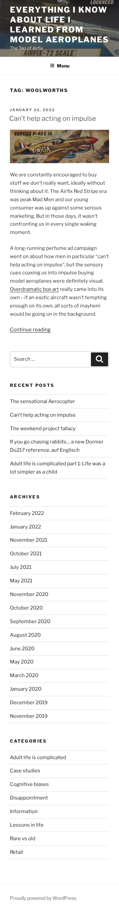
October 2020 (26, 608)
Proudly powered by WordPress (43, 898)
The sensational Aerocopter (42, 401)
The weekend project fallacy (43, 429)
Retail (16, 852)
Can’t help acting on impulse (52, 118)
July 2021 (20, 567)
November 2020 (29, 594)
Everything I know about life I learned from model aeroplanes (59, 24)
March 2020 (24, 675)
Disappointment (29, 798)
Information (24, 811)
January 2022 (25, 527)
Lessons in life (27, 825)
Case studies (25, 771)
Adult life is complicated (38, 757)
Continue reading (30, 330)
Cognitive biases (29, 784)
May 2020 (21, 662)
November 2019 (29, 716)
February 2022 (27, 513)
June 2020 (22, 649)
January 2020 (25, 689)
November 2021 (28, 540)
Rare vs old (22, 839)
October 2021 (26, 554)
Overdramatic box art (34, 289)
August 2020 (25, 635)
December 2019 (29, 703)
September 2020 (30, 621)
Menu (63, 66)
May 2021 (21, 581)
